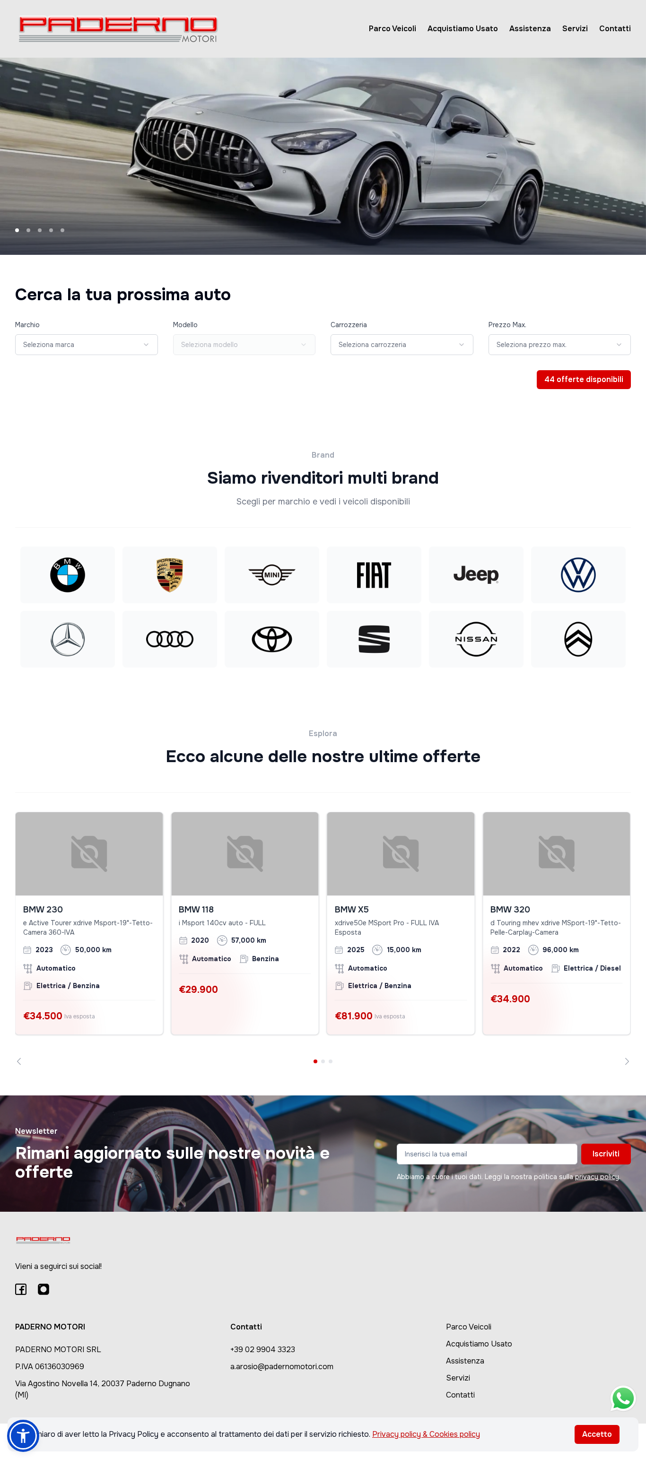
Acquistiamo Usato (463, 29)
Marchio (27, 325)
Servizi (575, 29)
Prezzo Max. (507, 325)
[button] (23, 1436)
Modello (185, 325)
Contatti (615, 29)
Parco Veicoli (392, 29)
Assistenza (530, 29)
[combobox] (86, 344)
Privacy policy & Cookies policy (426, 1434)
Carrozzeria (349, 325)
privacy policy (597, 1176)
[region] (323, 938)
